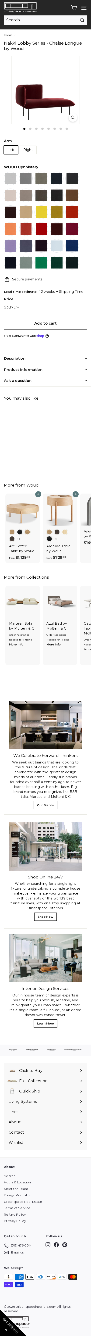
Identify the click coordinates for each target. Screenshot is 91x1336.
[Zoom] (72, 117)
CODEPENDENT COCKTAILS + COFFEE (73, 1050)
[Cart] (73, 8)
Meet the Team (16, 1189)
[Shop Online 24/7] (45, 846)
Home (8, 35)
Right (28, 150)
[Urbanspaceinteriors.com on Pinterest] (64, 1244)
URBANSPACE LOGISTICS (51, 1050)
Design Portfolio (17, 1195)
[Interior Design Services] (45, 958)
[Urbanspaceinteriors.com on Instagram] (48, 1244)
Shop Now (47, 918)
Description (14, 358)
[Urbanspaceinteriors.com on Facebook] (56, 1244)
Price (9, 299)
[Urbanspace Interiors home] (18, 1323)
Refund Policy (15, 1214)
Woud (32, 485)
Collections (37, 577)
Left (10, 150)
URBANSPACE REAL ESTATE (32, 1050)
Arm (8, 141)
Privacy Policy (15, 1221)
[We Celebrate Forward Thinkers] (45, 725)
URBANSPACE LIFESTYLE (13, 1050)
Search (9, 1176)
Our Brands (47, 806)
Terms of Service (17, 1208)
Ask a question (18, 380)
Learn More (46, 1025)
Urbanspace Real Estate (23, 1201)
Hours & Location (17, 1182)
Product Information (23, 369)
